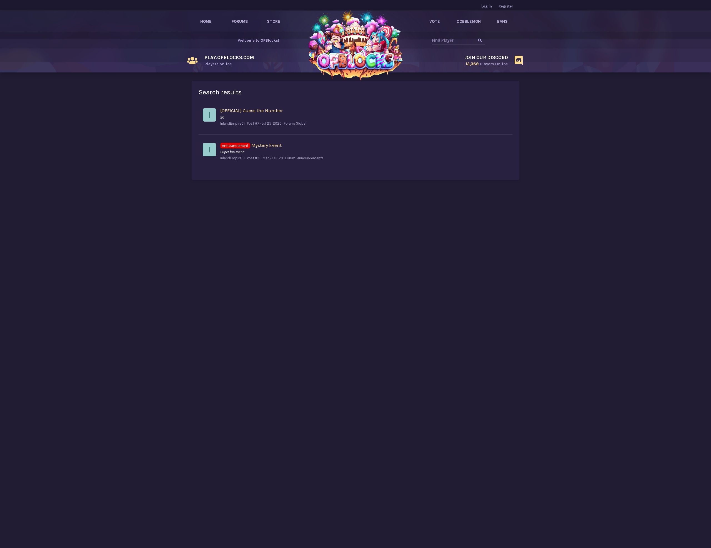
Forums (240, 21)
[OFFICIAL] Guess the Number (251, 110)
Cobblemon (469, 21)
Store (273, 21)
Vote (434, 21)
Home (206, 21)
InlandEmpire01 (232, 123)
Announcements (310, 158)
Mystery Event (252, 145)
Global (301, 123)
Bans (502, 21)
